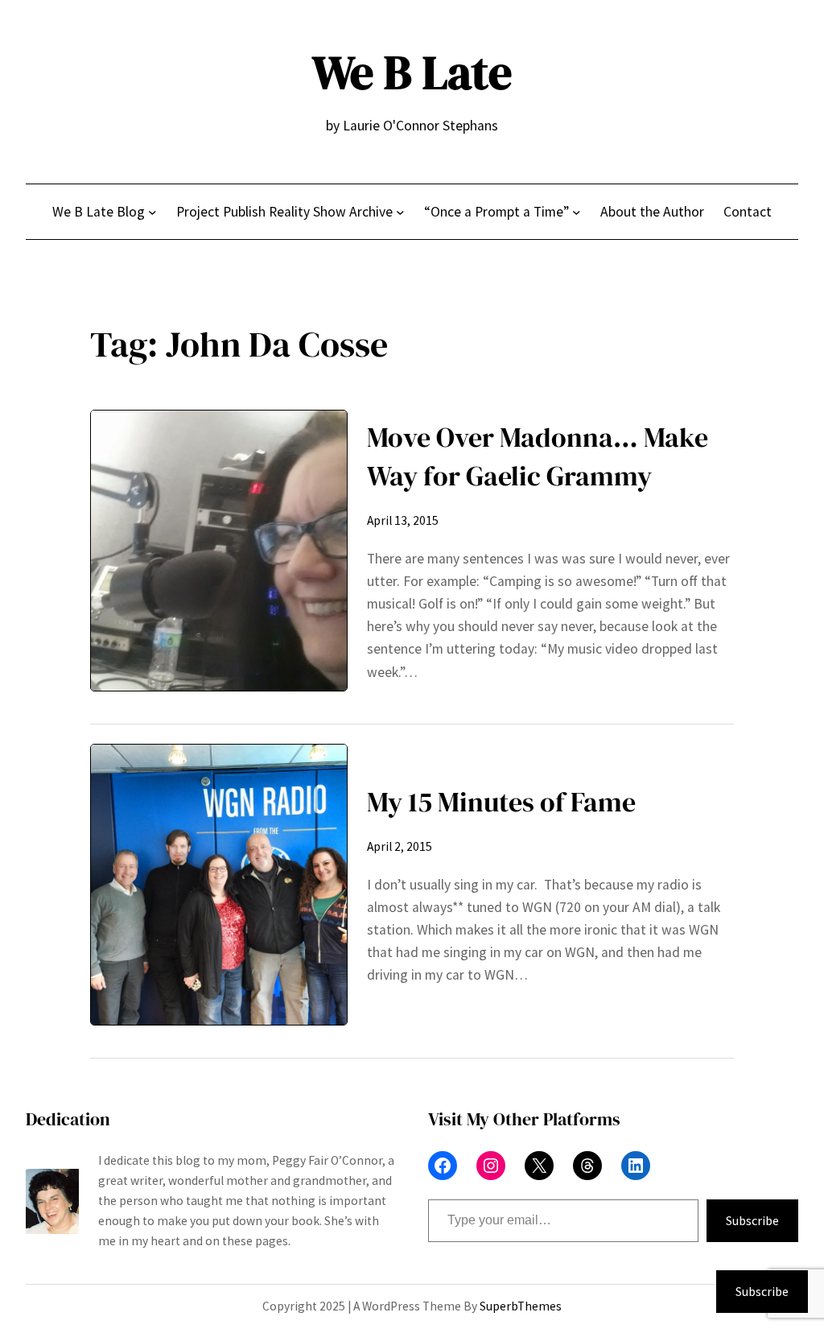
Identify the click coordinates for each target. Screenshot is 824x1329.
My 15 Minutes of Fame (501, 801)
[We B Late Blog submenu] (152, 211)
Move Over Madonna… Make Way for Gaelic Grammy (537, 456)
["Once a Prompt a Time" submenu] (576, 211)
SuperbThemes (521, 1306)
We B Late (412, 72)
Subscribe (752, 1220)
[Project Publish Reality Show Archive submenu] (400, 211)
